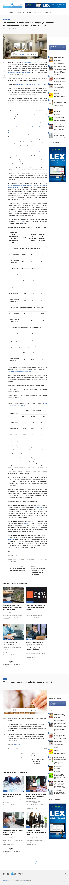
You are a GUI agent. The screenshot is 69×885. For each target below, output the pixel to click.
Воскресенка (38, 507)
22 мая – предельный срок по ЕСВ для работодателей (17, 569)
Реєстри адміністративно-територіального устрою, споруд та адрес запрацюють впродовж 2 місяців (36, 646)
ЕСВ (17, 748)
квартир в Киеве (20, 221)
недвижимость (21, 559)
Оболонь (26, 523)
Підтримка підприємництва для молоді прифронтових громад (59, 96)
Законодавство (27, 12)
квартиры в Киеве (12, 559)
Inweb (23, 880)
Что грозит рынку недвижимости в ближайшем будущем (31, 84)
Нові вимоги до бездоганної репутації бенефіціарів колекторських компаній (60, 79)
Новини (11, 12)
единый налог (11, 748)
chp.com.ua (17, 744)
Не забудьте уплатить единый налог (19, 757)
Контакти (63, 881)
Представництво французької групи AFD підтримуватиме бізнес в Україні (36, 796)
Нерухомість (7, 19)
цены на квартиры (12, 561)
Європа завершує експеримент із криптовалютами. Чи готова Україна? (59, 112)
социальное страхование (25, 748)
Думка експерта (37, 12)
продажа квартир (30, 559)
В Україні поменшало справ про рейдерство (12, 795)
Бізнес (5, 791)
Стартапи (18, 12)
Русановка (11, 539)
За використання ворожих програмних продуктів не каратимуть (60, 135)
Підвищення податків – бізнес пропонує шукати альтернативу (13, 832)
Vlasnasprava (7, 621)
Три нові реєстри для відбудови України (10, 644)
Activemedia (5, 881)
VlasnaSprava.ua (6, 880)
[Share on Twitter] (4, 75)
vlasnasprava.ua (21, 54)
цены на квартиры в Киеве (28, 62)
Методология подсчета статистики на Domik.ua (20, 441)
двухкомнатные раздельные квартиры (19, 72)
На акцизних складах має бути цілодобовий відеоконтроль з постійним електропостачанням (59, 60)
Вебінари (46, 12)
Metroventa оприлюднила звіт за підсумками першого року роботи (36, 607)
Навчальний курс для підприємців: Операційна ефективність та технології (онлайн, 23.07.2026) (60, 104)
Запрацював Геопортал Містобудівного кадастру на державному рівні (12, 607)
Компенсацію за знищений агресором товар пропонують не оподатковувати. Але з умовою (59, 87)
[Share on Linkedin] (4, 78)
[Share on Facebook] (4, 71)
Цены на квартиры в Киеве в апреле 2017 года (28, 151)
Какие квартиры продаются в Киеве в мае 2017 (28, 127)
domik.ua (16, 555)
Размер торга (12, 133)
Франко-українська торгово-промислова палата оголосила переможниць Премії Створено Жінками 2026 (59, 128)
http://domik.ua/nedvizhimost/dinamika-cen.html (20, 371)
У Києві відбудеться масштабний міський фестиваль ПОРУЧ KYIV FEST (59, 120)
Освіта (51, 12)
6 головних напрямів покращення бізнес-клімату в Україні (36, 832)
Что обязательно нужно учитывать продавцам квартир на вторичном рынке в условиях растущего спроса (38, 759)
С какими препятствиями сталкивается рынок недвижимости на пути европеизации (38, 571)
